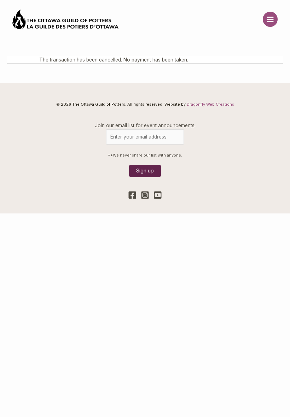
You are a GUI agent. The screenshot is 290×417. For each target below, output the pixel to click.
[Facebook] (132, 195)
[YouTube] (157, 195)
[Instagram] (145, 195)
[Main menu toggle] (270, 19)
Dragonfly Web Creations (210, 104)
